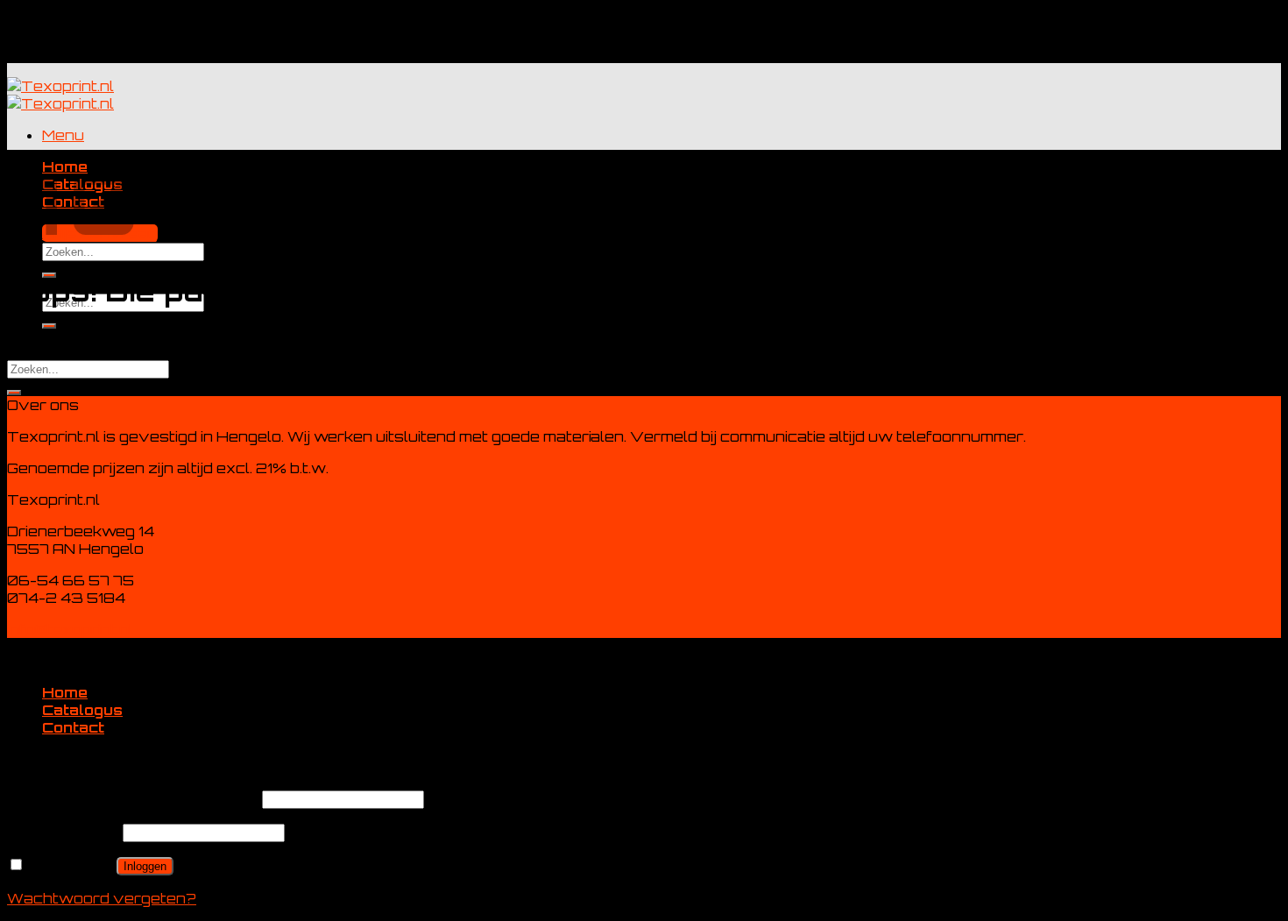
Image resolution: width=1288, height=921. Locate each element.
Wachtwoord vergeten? (101, 898)
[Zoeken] (49, 326)
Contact (73, 727)
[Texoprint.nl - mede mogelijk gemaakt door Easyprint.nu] (60, 94)
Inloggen (145, 866)
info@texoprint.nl (70, 629)
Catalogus (82, 710)
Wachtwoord (63, 831)
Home (65, 692)
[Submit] (14, 392)
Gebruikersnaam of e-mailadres (132, 798)
